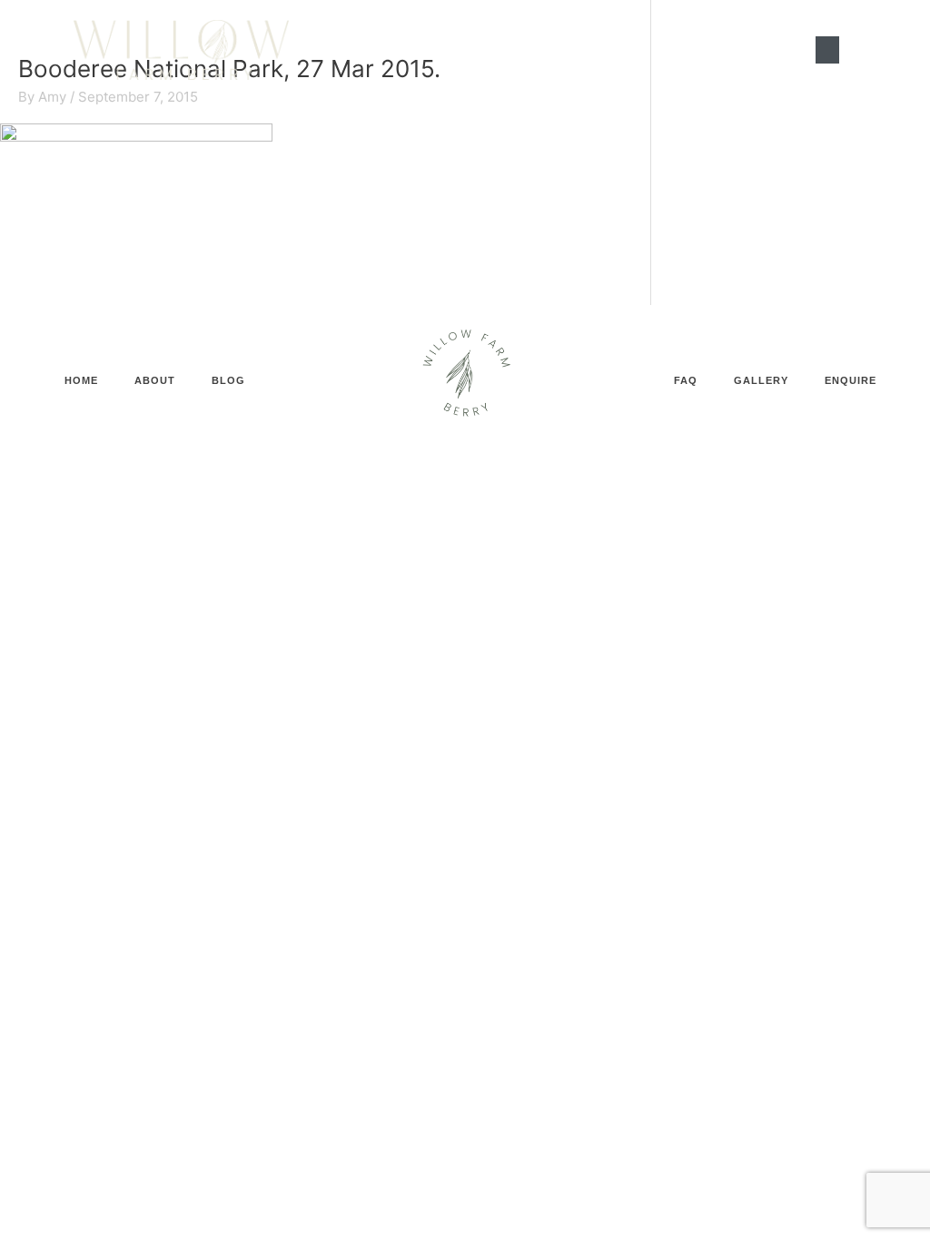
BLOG (228, 380)
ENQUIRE (850, 380)
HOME (81, 380)
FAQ (686, 380)
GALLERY (761, 380)
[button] (827, 50)
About (154, 380)
